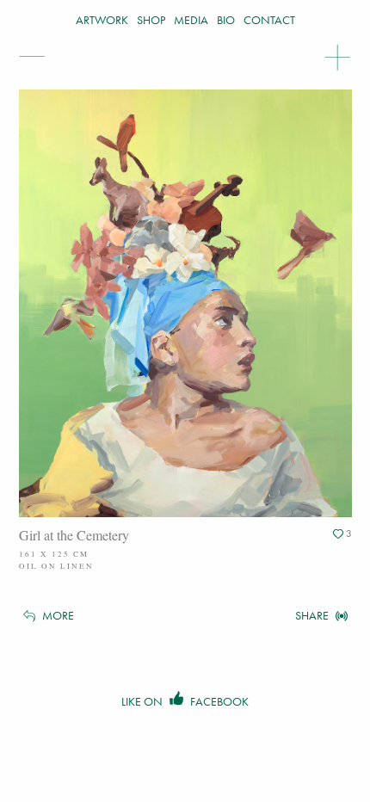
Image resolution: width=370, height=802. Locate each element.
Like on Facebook (185, 701)
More (57, 615)
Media (191, 20)
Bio (226, 20)
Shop (151, 20)
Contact (269, 20)
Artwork (102, 20)
